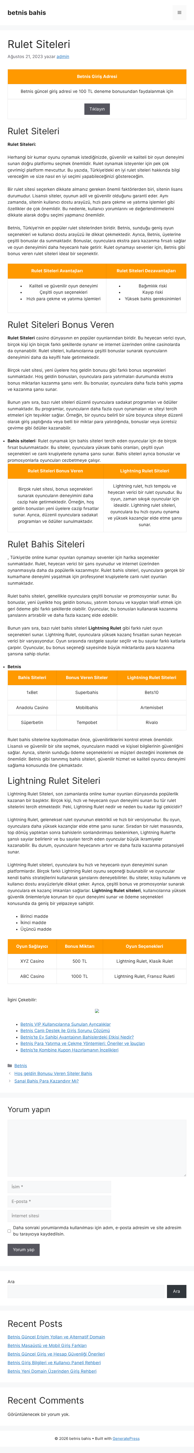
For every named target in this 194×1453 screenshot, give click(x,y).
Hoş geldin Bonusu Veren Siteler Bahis (53, 1073)
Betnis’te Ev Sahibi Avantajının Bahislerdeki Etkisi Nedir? (77, 1037)
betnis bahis (27, 12)
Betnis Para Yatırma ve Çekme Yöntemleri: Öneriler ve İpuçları (82, 1043)
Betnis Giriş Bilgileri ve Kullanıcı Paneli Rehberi (54, 1362)
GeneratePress (126, 1438)
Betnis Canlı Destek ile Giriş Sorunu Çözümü (65, 1030)
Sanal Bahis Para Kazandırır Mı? (46, 1081)
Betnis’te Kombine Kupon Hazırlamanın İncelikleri (69, 1050)
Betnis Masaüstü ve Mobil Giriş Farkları (47, 1345)
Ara (11, 1281)
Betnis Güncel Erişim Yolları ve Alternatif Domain (56, 1336)
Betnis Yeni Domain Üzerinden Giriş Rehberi (52, 1371)
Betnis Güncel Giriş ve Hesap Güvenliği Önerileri (56, 1354)
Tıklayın (97, 109)
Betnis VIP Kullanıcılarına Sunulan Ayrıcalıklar (65, 1024)
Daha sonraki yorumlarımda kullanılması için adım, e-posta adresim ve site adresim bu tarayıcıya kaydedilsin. (97, 1231)
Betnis (20, 1065)
